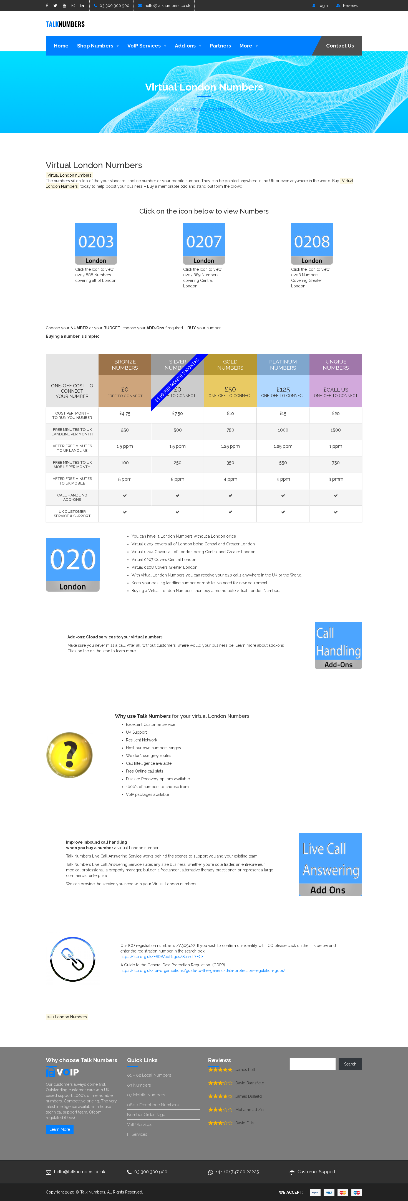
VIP (68, 1072)
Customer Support (317, 1171)
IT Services (137, 1134)
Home (61, 46)
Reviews (350, 5)
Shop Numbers (95, 46)
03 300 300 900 (114, 5)
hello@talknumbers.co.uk (167, 5)
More (246, 46)
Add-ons (186, 46)
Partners (220, 46)
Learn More (59, 1129)
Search (350, 1064)
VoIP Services (144, 46)
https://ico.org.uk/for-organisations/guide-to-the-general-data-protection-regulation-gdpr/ (202, 970)
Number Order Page (146, 1114)
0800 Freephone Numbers (152, 1104)
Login (323, 5)
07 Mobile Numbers (146, 1094)
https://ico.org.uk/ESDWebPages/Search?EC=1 (162, 956)
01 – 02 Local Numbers (149, 1075)
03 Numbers (139, 1085)
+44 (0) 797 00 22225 (237, 1171)
